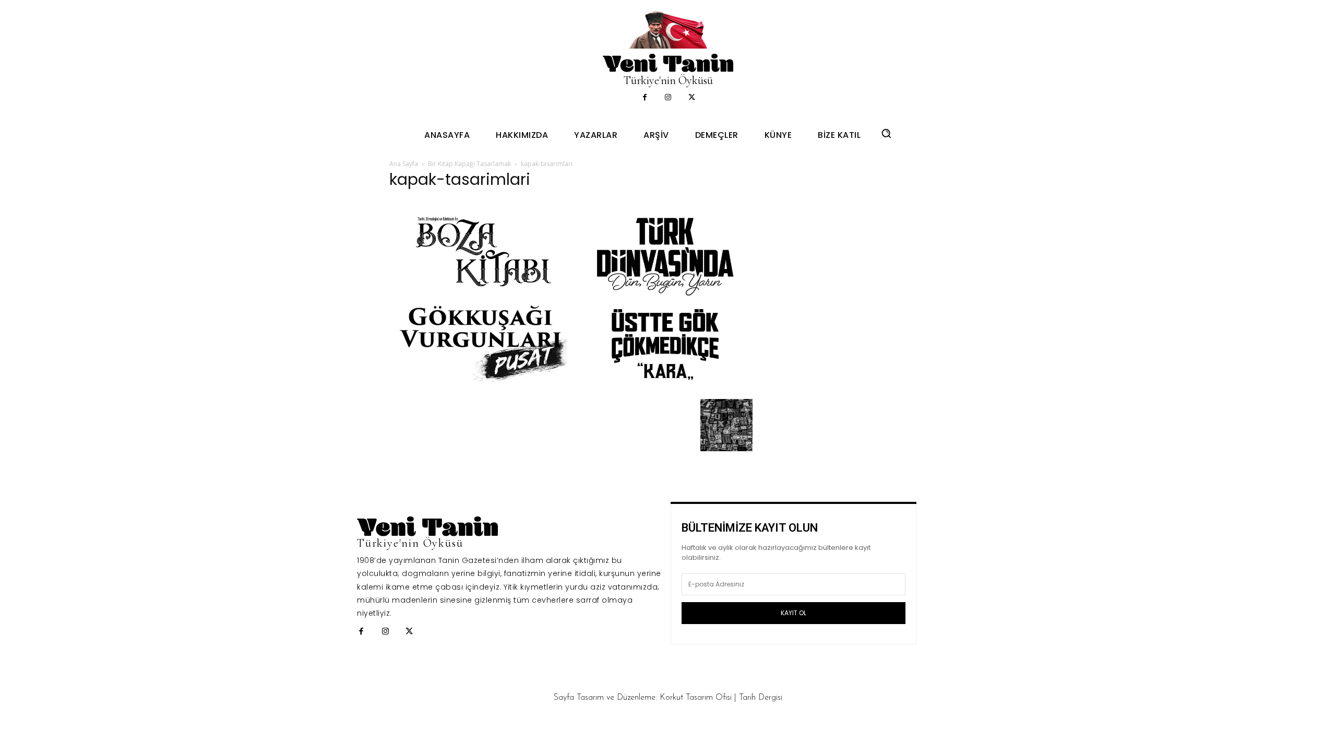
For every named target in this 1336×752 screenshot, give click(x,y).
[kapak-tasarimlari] (571, 388)
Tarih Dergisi (760, 698)
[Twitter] (692, 98)
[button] (886, 133)
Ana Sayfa (403, 163)
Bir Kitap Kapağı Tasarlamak (469, 163)
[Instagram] (668, 98)
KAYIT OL (793, 612)
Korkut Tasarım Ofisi (696, 698)
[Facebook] (645, 98)
